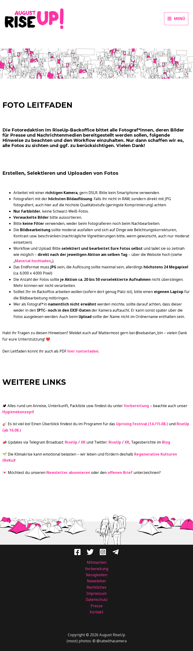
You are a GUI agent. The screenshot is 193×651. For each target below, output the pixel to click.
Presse (97, 605)
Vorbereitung (136, 405)
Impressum (96, 593)
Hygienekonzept (17, 411)
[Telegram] (116, 552)
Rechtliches (96, 587)
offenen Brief (120, 472)
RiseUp (71, 442)
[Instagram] (103, 552)
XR (83, 442)
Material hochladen (33, 260)
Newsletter (96, 581)
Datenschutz (97, 599)
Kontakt (96, 612)
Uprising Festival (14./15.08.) (142, 423)
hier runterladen (82, 351)
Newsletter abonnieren (68, 472)
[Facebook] (77, 552)
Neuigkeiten (96, 574)
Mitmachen (96, 562)
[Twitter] (90, 552)
